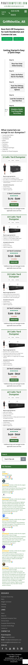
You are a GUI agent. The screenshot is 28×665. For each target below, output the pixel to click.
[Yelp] (17, 649)
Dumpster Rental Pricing (8, 623)
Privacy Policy (10, 654)
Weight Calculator (6, 602)
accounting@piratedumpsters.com (11, 642)
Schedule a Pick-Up (18, 38)
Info (9, 160)
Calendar (3, 604)
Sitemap (3, 607)
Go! (23, 459)
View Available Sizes (7, 38)
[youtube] (10, 649)
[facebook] (2, 649)
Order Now (14, 205)
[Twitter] (6, 649)
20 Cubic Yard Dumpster (14, 275)
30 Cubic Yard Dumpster (14, 332)
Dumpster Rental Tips (7, 597)
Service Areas (5, 621)
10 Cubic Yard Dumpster (14, 218)
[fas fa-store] (21, 649)
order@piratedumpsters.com (14, 6)
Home (2, 613)
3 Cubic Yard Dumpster (14, 157)
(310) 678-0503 (10, 637)
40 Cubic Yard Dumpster (14, 393)
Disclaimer (18, 654)
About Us (3, 616)
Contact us (4, 628)
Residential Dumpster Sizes (8, 618)
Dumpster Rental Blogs (7, 626)
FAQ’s (2, 599)
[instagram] (14, 649)
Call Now (17, 160)
